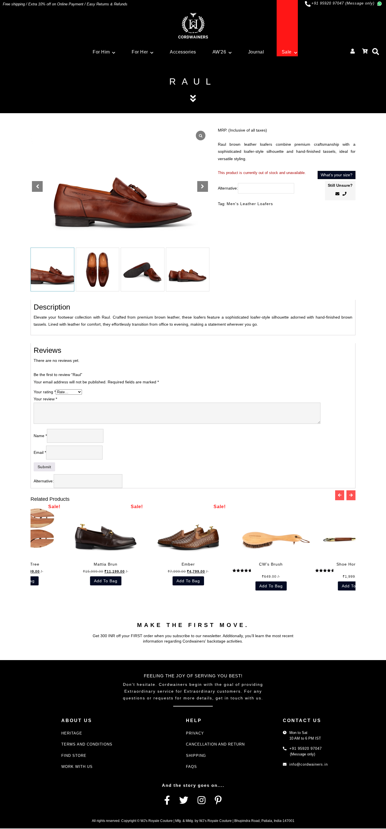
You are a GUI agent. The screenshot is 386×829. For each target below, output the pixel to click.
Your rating (45, 392)
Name (40, 435)
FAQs (191, 766)
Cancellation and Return (215, 744)
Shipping (196, 755)
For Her (140, 52)
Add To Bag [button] (252, 586)
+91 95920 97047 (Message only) (342, 3)
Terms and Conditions (86, 744)
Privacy (195, 733)
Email (40, 452)
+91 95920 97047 (305, 748)
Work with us (77, 766)
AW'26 (219, 52)
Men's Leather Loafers (250, 203)
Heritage (71, 733)
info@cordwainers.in (308, 764)
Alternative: (228, 188)
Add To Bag (86, 581)
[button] (202, 186)
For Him (101, 52)
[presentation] (339, 495)
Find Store (73, 755)
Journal (256, 52)
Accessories (183, 52)
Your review (45, 399)
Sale (287, 52)
